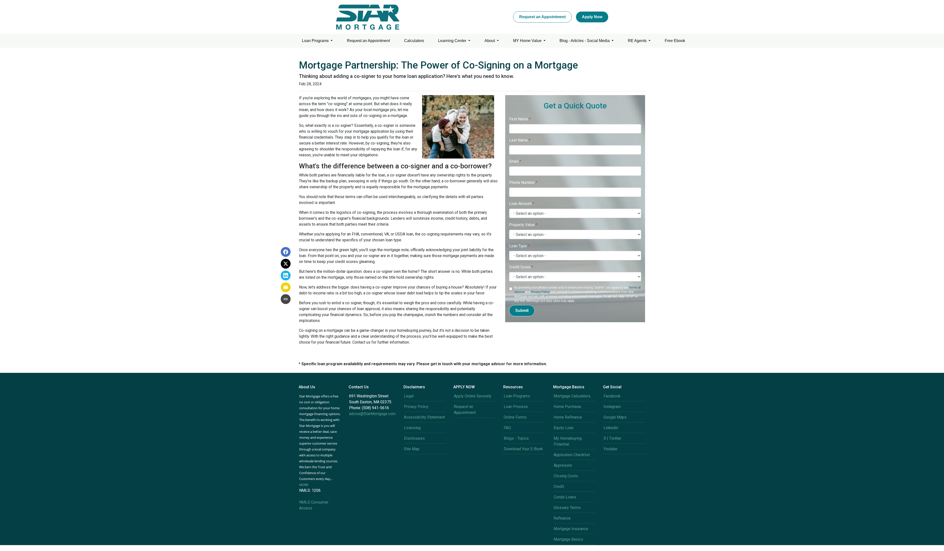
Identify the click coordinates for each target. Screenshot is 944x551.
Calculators (414, 41)
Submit (522, 310)
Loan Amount (521, 203)
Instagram (612, 406)
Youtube (610, 449)
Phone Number (523, 182)
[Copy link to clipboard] (286, 299)
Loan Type (519, 246)
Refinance (562, 518)
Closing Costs (566, 476)
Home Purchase (567, 406)
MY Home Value (528, 41)
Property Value (523, 224)
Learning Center (452, 41)
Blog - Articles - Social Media (585, 41)
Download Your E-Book (523, 449)
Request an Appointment (542, 17)
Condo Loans (565, 497)
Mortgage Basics (568, 539)
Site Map (411, 449)
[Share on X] (286, 264)
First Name (520, 119)
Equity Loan (564, 427)
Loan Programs (316, 41)
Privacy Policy (540, 292)
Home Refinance (568, 417)
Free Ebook (675, 41)
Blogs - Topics (516, 438)
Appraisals (563, 465)
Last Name (520, 140)
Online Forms (515, 417)
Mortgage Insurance (571, 528)
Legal (408, 396)
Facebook (612, 396)
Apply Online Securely (472, 396)
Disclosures (414, 438)
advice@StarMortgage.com (372, 413)
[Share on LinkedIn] (286, 275)
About (490, 41)
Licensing (412, 427)
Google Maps (615, 417)
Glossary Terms (567, 507)
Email (515, 161)
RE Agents (638, 41)
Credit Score (521, 267)
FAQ (507, 427)
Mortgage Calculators (572, 396)
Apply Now (592, 17)
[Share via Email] (286, 287)
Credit (559, 486)
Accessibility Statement (424, 417)
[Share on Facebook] (286, 252)
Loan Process (516, 406)
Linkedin (611, 427)
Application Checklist (572, 454)
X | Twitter (612, 438)
